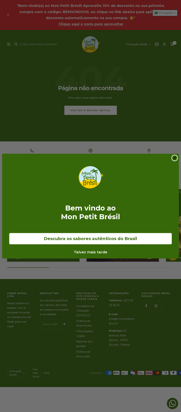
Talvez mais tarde (90, 252)
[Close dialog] (174, 158)
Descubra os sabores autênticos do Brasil (90, 238)
